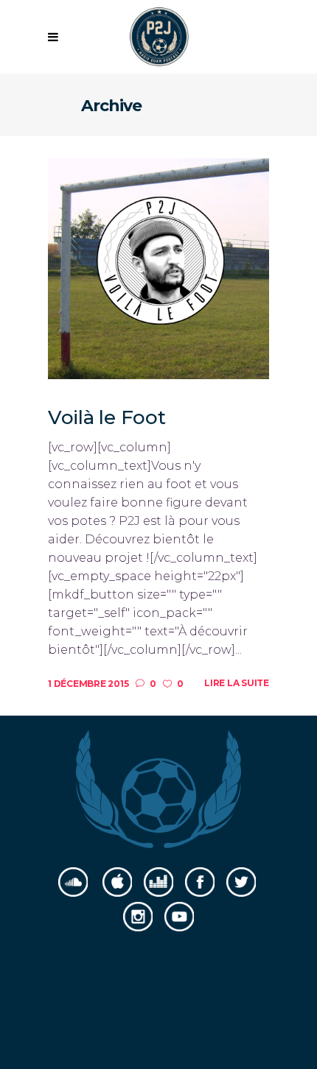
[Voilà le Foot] (158, 268)
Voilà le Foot (107, 417)
